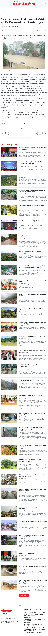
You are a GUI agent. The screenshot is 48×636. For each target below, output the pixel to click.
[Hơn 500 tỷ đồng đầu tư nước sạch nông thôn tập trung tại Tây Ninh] (9, 493)
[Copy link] (43, 31)
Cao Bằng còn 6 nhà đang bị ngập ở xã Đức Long (32, 336)
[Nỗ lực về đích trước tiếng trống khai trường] (9, 384)
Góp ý (31, 609)
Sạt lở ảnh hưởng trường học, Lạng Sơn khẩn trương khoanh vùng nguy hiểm (31, 428)
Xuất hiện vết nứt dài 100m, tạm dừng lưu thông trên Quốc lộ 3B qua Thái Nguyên (32, 446)
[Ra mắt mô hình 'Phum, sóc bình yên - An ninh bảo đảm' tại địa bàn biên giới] (9, 556)
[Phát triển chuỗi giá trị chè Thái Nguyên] (9, 256)
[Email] (37, 31)
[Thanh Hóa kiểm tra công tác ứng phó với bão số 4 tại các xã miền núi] (9, 540)
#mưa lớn (28, 137)
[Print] (40, 31)
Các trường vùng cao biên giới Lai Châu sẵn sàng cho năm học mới (32, 280)
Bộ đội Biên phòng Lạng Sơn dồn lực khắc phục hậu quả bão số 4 (32, 414)
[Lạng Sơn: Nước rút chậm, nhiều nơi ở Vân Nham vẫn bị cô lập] (9, 570)
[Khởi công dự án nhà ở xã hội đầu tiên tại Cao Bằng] (9, 225)
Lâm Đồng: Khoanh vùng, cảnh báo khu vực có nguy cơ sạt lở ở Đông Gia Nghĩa (32, 190)
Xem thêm (24, 595)
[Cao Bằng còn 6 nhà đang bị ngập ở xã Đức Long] (9, 341)
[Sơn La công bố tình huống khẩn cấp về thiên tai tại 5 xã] (9, 298)
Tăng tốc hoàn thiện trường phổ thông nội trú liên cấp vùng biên (33, 581)
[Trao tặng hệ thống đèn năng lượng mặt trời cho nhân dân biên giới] (9, 152)
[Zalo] (2, 31)
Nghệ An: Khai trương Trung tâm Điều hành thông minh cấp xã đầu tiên (31, 162)
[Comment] (46, 31)
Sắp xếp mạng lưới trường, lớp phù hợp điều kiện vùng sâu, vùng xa (32, 396)
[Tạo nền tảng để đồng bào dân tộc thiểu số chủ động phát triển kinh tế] (9, 464)
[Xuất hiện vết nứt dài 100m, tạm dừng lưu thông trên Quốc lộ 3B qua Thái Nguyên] (9, 450)
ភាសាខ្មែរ (41, 3)
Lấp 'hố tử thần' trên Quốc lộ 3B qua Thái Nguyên (13, 128)
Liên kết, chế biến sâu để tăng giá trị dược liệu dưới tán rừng (32, 309)
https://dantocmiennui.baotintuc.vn (31, 625)
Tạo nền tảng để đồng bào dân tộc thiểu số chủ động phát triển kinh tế (32, 460)
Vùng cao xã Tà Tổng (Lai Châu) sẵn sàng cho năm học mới (33, 521)
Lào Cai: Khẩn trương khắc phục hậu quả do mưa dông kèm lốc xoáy (32, 351)
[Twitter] (8, 31)
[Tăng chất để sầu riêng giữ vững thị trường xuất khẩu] (9, 210)
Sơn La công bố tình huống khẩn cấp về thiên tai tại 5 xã (32, 294)
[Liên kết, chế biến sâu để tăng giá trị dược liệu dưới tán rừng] (9, 312)
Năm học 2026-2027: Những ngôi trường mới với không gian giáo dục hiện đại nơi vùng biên (32, 266)
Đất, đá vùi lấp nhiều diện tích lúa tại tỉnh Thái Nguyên (14, 126)
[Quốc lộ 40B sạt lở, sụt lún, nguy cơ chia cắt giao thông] (9, 239)
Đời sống (3, 15)
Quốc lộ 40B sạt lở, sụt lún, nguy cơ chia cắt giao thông (32, 235)
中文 (46, 3)
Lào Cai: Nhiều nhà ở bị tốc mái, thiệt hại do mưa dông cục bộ (32, 507)
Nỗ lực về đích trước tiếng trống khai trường (31, 380)
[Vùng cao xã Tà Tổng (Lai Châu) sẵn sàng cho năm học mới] (9, 525)
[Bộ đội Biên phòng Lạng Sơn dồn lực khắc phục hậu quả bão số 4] (9, 418)
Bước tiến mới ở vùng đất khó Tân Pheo (30, 176)
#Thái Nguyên (10, 137)
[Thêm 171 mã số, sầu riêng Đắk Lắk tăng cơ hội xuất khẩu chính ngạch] (9, 479)
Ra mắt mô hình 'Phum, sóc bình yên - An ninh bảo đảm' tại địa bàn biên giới (32, 552)
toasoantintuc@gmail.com (32, 624)
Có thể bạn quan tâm (9, 145)
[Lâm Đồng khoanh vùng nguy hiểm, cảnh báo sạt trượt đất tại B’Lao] (9, 369)
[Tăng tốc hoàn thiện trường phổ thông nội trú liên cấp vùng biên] (9, 585)
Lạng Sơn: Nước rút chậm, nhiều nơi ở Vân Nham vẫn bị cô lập (32, 566)
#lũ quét (17, 137)
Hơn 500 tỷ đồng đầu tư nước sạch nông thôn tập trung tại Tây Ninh (32, 489)
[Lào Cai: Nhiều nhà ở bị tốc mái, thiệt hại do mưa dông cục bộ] (9, 511)
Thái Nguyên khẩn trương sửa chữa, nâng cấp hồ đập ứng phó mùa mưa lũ (18, 123)
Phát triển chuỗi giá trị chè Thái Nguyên (30, 251)
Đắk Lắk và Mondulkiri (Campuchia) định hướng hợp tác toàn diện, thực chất (32, 323)
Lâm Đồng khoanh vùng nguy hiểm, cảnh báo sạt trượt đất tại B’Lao (32, 365)
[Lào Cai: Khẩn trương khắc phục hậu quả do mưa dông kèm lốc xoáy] (9, 355)
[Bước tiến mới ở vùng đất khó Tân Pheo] (9, 180)
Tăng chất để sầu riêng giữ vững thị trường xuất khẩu (32, 206)
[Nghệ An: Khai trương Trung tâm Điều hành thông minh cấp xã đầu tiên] (9, 166)
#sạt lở (22, 137)
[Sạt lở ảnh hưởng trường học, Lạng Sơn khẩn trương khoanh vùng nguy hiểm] (9, 432)
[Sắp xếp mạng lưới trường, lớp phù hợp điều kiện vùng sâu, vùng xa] (9, 400)
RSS (40, 609)
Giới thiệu (26, 609)
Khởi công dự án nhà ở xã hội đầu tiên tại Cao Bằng (31, 221)
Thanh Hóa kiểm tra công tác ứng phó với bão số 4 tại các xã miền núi (32, 536)
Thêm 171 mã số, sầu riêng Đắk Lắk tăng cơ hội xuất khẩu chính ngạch (32, 475)
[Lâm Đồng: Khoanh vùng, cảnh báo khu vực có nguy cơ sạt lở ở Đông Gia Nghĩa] (9, 194)
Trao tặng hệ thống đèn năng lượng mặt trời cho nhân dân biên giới (32, 148)
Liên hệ (35, 609)
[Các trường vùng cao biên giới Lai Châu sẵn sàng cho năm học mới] (9, 284)
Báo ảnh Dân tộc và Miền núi (24, 3)
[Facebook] (5, 31)
